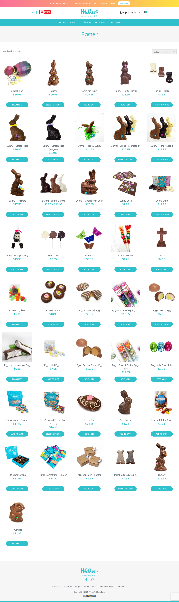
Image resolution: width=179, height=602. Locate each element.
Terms (86, 586)
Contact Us (114, 22)
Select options (53, 105)
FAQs (94, 586)
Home (62, 22)
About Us (73, 22)
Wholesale (67, 586)
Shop (85, 22)
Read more (17, 105)
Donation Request (107, 586)
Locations (100, 22)
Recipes (78, 586)
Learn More (124, 3)
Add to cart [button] (89, 105)
